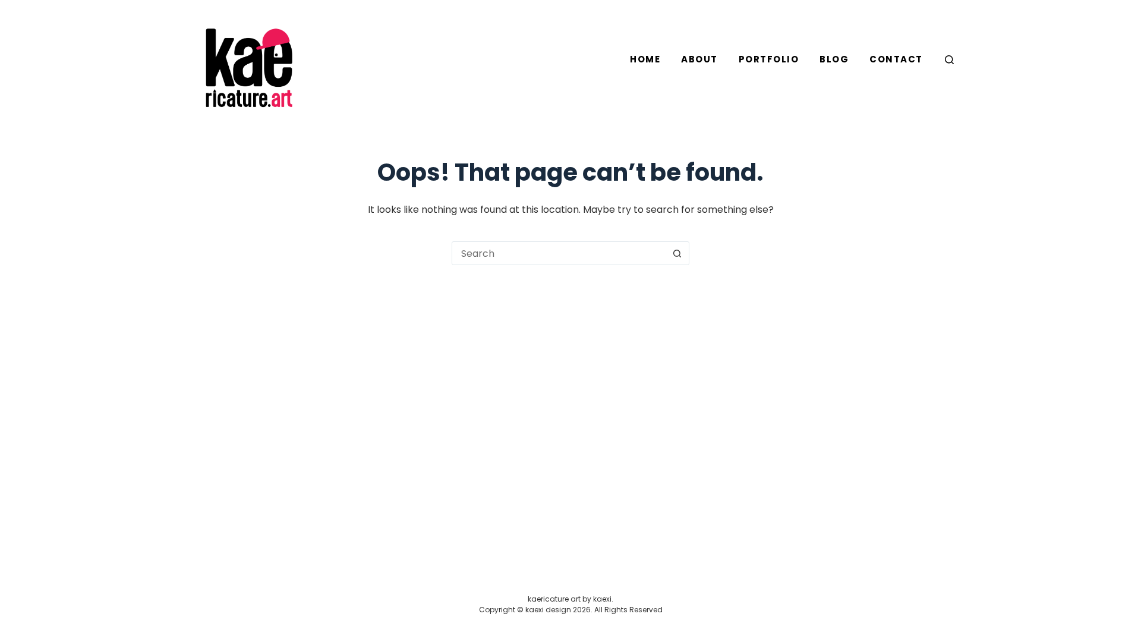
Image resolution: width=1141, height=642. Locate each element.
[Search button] (677, 253)
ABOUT (699, 59)
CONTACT (896, 59)
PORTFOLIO (769, 59)
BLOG (834, 59)
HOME (645, 59)
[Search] (949, 59)
